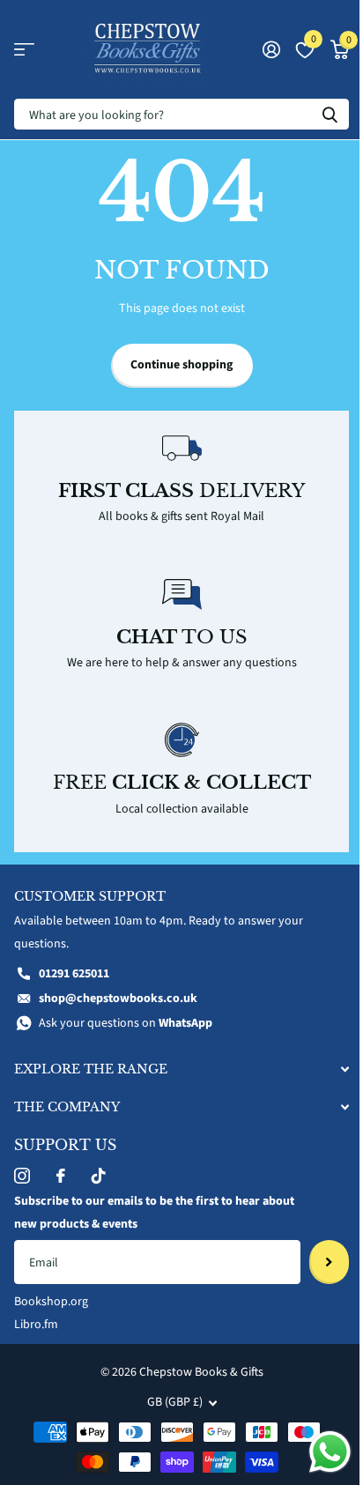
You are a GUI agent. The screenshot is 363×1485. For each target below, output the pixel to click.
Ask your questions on (125, 1023)
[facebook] (60, 1176)
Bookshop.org (51, 1302)
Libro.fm (36, 1324)
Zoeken (329, 114)
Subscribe (329, 1262)
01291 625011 (74, 974)
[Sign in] (271, 49)
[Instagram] (22, 1176)
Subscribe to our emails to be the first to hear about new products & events (154, 1212)
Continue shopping (181, 365)
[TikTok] (99, 1176)
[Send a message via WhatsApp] (330, 1452)
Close (181, 1069)
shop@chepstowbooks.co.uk (118, 998)
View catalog (24, 49)
